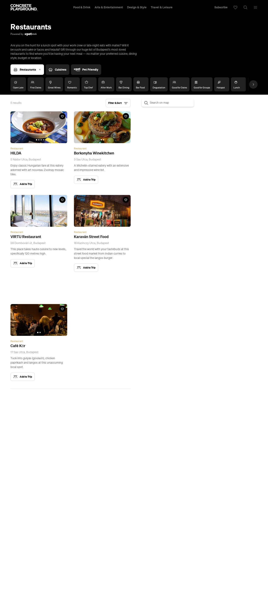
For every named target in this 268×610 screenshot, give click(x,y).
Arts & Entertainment (109, 7)
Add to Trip (26, 184)
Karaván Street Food (91, 237)
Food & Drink (81, 7)
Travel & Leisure (162, 7)
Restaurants (28, 69)
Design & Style (137, 7)
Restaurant (16, 148)
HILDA (15, 153)
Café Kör (17, 346)
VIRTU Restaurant (25, 237)
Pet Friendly (90, 69)
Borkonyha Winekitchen (94, 153)
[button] (118, 103)
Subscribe (221, 7)
